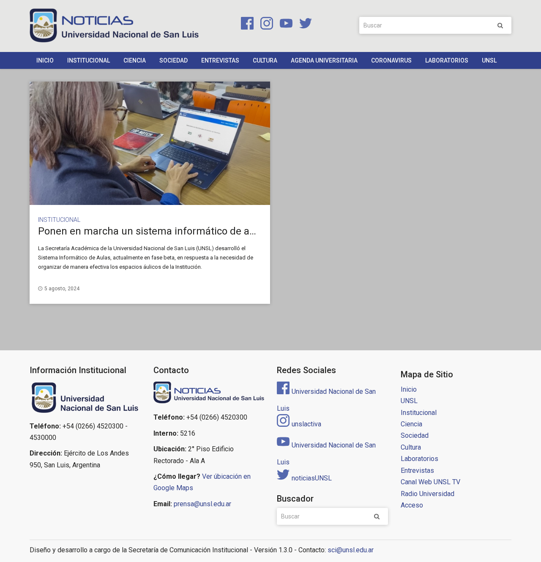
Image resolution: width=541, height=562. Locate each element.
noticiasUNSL (312, 478)
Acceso (412, 505)
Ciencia (134, 60)
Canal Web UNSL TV (430, 482)
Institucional (88, 60)
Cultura (265, 60)
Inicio (45, 60)
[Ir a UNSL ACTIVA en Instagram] (265, 25)
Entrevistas (220, 60)
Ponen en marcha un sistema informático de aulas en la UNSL (179, 231)
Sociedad (173, 60)
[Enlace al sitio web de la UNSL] (85, 398)
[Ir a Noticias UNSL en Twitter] (303, 25)
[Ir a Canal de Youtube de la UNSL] (284, 25)
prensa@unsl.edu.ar (202, 504)
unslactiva (306, 424)
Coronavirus (391, 60)
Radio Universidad (427, 494)
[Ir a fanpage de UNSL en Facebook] (245, 25)
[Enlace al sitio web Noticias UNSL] (209, 394)
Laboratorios (446, 60)
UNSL (489, 60)
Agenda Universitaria (324, 60)
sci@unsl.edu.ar (351, 550)
